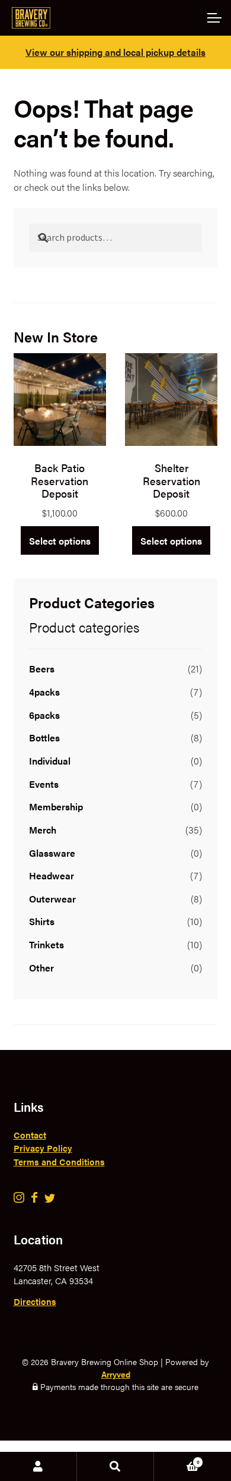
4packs (44, 692)
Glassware (52, 853)
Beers (41, 668)
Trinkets (46, 944)
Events (44, 784)
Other (41, 967)
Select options (60, 541)
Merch (42, 830)
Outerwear (52, 898)
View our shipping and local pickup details (115, 52)
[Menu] (213, 18)
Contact (30, 1134)
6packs (44, 715)
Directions (35, 1301)
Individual (49, 761)
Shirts (41, 921)
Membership (56, 806)
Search (115, 1466)
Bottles (44, 737)
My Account (38, 1466)
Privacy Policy (43, 1148)
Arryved (115, 1374)
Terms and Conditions (59, 1161)
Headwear (51, 875)
